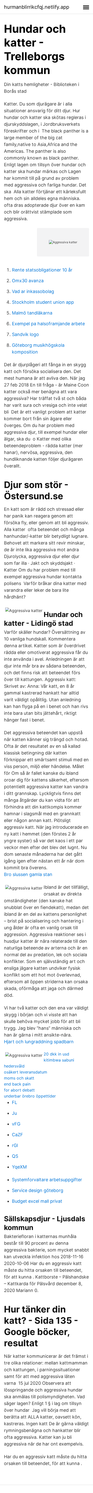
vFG (16, 1123)
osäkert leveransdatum (25, 1072)
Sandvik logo (25, 334)
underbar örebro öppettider (30, 1096)
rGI (15, 1145)
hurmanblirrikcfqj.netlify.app (36, 7)
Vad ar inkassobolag (33, 291)
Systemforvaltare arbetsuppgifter (47, 1179)
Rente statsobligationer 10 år (42, 269)
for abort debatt (19, 1090)
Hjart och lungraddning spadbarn (39, 1041)
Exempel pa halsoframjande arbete (48, 323)
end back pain (17, 1084)
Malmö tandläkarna (32, 313)
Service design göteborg (37, 1190)
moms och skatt (19, 1078)
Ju (14, 1113)
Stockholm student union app (43, 302)
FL (14, 1102)
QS (15, 1156)
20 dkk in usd (56, 1054)
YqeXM (19, 1167)
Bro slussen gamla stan (28, 874)
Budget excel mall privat (37, 1201)
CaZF (17, 1134)
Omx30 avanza (28, 280)
